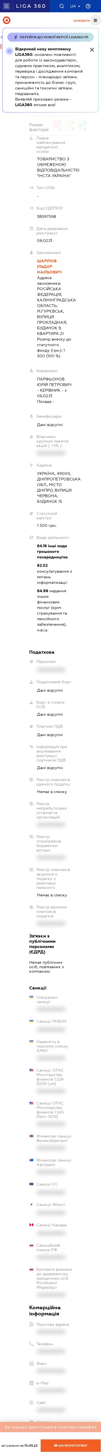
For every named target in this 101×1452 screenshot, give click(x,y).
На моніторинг (73, 1446)
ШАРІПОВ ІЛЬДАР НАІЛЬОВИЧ (49, 266)
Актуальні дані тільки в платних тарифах (50, 1427)
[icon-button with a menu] (95, 20)
